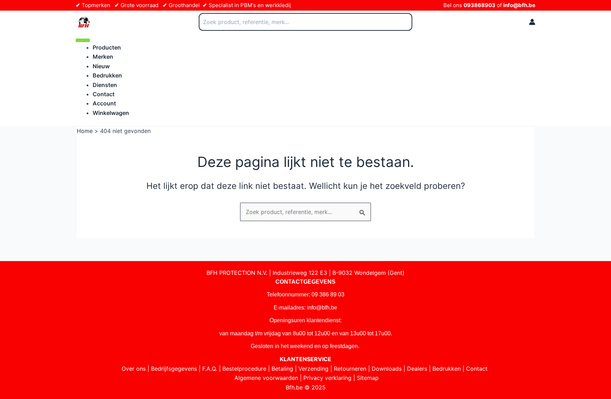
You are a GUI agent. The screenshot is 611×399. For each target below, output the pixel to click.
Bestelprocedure (244, 368)
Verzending (313, 368)
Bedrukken (107, 75)
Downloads (387, 368)
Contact (104, 94)
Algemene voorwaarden (266, 377)
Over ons (134, 368)
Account (104, 103)
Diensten (105, 84)
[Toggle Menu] (83, 40)
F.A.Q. (209, 368)
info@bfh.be (519, 5)
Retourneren (350, 368)
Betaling (282, 368)
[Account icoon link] (532, 22)
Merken (103, 56)
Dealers (417, 368)
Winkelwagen (111, 112)
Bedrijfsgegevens (174, 368)
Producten (107, 47)
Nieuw (101, 66)
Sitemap (368, 377)
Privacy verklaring (327, 377)
